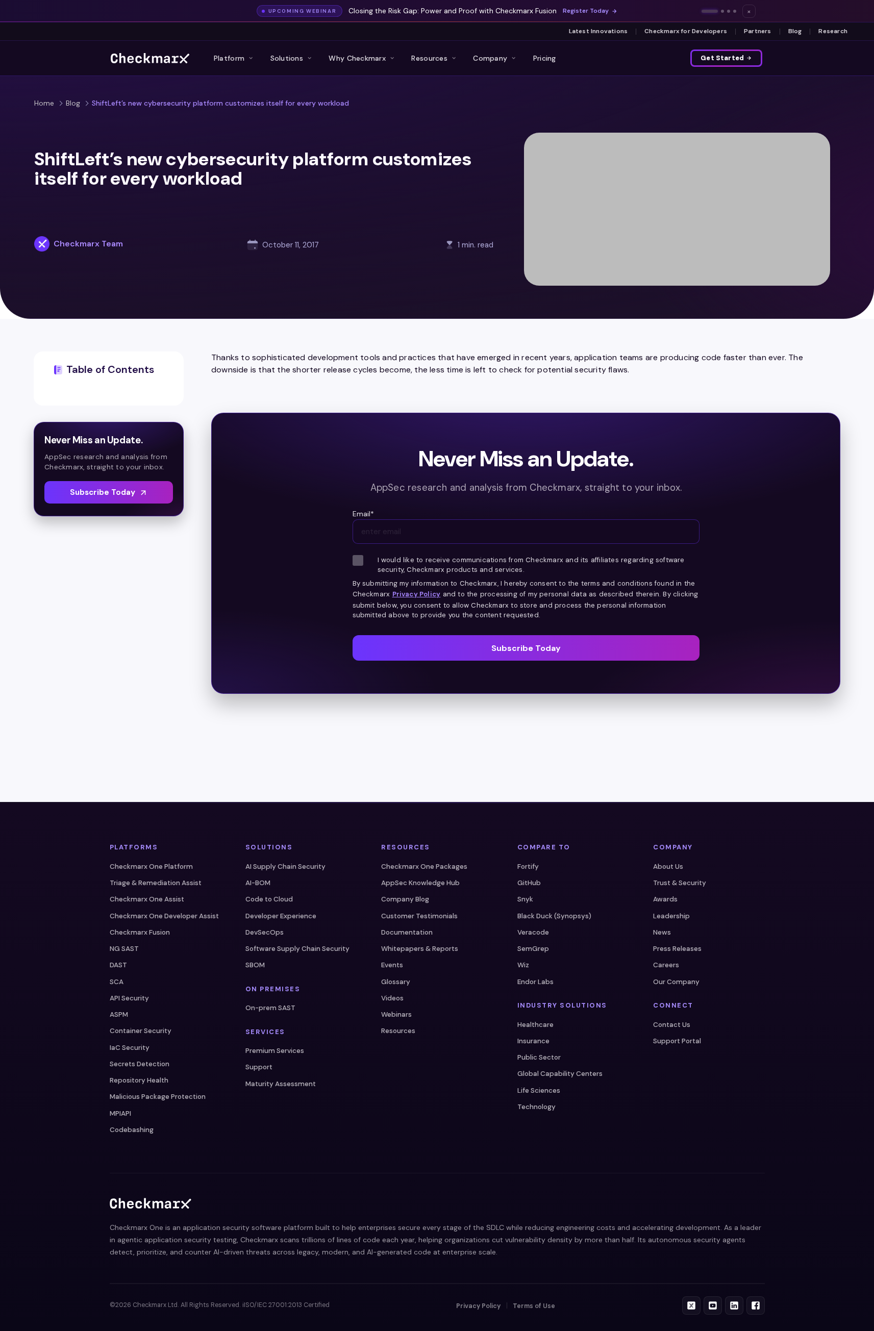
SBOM (255, 965)
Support (258, 1067)
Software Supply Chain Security (297, 948)
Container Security (140, 1030)
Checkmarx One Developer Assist (164, 916)
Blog (795, 31)
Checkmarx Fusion (140, 932)
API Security (129, 998)
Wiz (523, 965)
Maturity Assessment (280, 1083)
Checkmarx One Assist (147, 899)
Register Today (586, 11)
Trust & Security (679, 882)
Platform (229, 58)
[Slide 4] (734, 11)
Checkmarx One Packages (424, 866)
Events (392, 965)
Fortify (528, 866)
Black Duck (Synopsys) (554, 916)
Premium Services (274, 1050)
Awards (665, 899)
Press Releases (677, 948)
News (662, 932)
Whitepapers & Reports (419, 948)
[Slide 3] (728, 11)
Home (44, 103)
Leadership (671, 916)
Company (490, 58)
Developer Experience (280, 916)
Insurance (533, 1041)
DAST (118, 965)
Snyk (525, 899)
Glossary (395, 981)
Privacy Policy (416, 594)
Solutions (287, 58)
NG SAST (124, 948)
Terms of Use (534, 1306)
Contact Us (671, 1024)
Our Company (676, 981)
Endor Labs (535, 981)
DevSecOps (264, 932)
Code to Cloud (269, 899)
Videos (392, 998)
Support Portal (677, 1041)
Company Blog (405, 899)
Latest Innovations (598, 31)
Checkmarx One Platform (151, 866)
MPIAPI (120, 1113)
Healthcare (535, 1024)
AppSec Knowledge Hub (420, 882)
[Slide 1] (710, 11)
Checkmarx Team (88, 244)
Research (832, 31)
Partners (757, 31)
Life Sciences (538, 1090)
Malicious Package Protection (158, 1096)
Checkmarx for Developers (685, 31)
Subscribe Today (102, 492)
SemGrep (533, 948)
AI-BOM (257, 882)
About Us (668, 866)
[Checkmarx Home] (150, 58)
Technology (536, 1106)
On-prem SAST (270, 1007)
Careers (666, 965)
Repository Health (139, 1080)
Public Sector (539, 1057)
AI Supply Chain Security (285, 866)
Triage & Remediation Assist (156, 882)
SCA (116, 981)
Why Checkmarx (357, 58)
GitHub (529, 882)
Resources (429, 58)
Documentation (407, 932)
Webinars (396, 1014)
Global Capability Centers (560, 1073)
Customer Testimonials (419, 916)
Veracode (533, 932)
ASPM (119, 1014)
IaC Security (129, 1047)
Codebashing (132, 1129)
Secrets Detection (139, 1064)
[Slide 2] (722, 11)
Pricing (544, 58)
